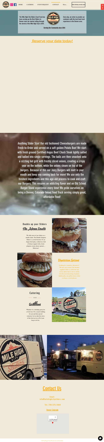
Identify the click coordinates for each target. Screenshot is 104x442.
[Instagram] (102, 5)
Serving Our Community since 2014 (54, 28)
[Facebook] (102, 8)
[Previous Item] (2, 357)
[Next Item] (101, 357)
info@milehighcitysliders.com (52, 399)
